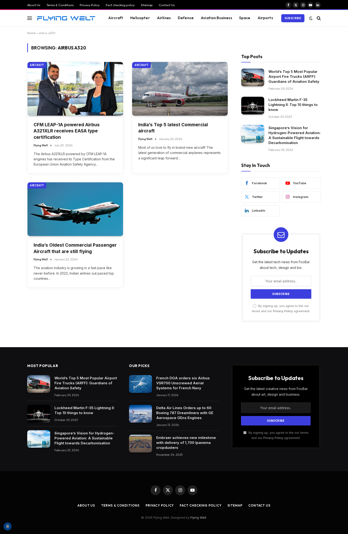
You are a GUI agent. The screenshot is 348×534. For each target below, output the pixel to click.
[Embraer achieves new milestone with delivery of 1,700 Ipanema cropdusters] (140, 443)
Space (244, 18)
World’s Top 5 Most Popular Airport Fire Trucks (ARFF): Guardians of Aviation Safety (293, 76)
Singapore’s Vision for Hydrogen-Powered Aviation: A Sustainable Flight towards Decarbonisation (294, 135)
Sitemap (147, 5)
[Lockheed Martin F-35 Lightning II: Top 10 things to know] (252, 105)
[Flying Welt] (66, 18)
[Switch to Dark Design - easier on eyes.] (311, 18)
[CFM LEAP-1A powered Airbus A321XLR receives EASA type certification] (75, 89)
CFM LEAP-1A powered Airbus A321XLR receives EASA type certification (67, 131)
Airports (265, 18)
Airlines (164, 18)
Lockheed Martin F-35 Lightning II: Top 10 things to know (293, 104)
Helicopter (140, 18)
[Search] (318, 18)
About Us (33, 5)
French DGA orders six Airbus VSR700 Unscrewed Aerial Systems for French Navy (183, 383)
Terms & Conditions (60, 5)
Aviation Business (216, 18)
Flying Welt (41, 145)
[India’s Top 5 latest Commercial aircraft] (180, 89)
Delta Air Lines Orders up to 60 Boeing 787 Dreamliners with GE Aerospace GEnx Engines (184, 413)
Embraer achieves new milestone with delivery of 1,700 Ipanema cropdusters (186, 442)
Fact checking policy (120, 5)
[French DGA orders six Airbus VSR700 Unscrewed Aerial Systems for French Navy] (140, 384)
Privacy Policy (90, 5)
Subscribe (293, 18)
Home (31, 33)
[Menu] (29, 18)
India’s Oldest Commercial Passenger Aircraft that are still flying (75, 248)
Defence (186, 18)
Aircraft (115, 18)
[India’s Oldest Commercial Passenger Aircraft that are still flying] (75, 209)
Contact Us (167, 5)
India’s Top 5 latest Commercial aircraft (173, 128)
